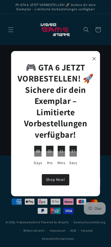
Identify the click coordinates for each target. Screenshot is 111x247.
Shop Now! (55, 179)
